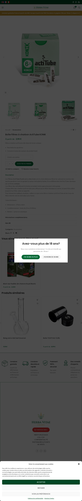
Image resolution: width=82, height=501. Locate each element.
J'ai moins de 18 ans (51, 257)
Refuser (41, 488)
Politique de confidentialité (35, 498)
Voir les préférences (41, 494)
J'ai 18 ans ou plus (31, 257)
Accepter (41, 482)
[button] (79, 464)
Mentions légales (49, 498)
